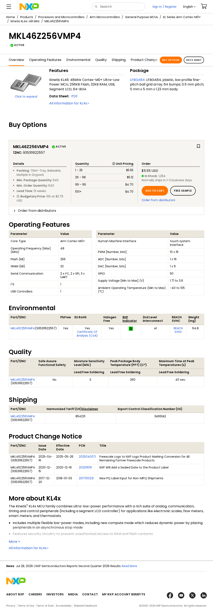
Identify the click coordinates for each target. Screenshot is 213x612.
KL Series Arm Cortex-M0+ (182, 17)
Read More (129, 566)
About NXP (15, 594)
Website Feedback (85, 605)
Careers (35, 594)
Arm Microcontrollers (105, 17)
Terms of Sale (44, 605)
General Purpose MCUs (141, 17)
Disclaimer (90, 409)
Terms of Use (26, 605)
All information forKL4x (68, 103)
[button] (189, 6)
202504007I (87, 457)
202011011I (85, 467)
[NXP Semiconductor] (29, 6)
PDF (74, 96)
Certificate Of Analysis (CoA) (87, 334)
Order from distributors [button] (37, 210)
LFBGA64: (137, 79)
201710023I (86, 478)
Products (26, 17)
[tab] (106, 211)
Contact (90, 594)
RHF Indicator (130, 319)
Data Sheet (194, 60)
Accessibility (64, 605)
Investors (55, 594)
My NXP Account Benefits (123, 594)
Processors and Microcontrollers (61, 17)
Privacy (10, 605)
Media (73, 594)
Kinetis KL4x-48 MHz (25, 21)
